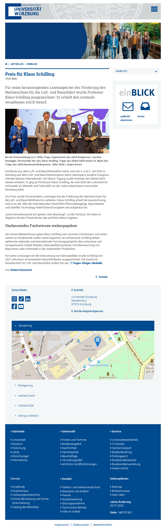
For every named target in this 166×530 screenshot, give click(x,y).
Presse (66, 495)
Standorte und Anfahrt (75, 491)
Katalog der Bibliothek (25, 507)
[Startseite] (6, 64)
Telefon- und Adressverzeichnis (81, 487)
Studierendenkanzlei (124, 460)
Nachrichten (69, 448)
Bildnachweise (121, 490)
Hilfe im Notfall (71, 511)
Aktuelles (17, 64)
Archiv (141, 116)
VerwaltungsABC (72, 460)
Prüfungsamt (120, 456)
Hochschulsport (121, 448)
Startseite (18, 431)
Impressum (62, 524)
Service (116, 431)
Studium (17, 444)
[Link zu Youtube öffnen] (21, 306)
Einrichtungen (20, 456)
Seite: (113, 512)
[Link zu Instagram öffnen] (15, 299)
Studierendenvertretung (126, 464)
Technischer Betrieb (74, 507)
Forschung (18, 448)
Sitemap (117, 486)
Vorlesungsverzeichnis (26, 494)
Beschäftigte (70, 456)
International (19, 460)
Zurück (103, 276)
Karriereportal (70, 452)
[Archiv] (145, 106)
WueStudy (18, 486)
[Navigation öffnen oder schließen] (154, 9)
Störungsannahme (73, 503)
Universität (19, 439)
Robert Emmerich (21, 270)
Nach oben (118, 494)
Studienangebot (71, 444)
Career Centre (120, 468)
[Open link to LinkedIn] (28, 299)
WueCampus (20, 490)
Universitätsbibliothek (125, 439)
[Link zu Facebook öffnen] (15, 306)
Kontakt (78, 290)
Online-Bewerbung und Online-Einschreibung (30, 501)
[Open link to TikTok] (21, 299)
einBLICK (32, 64)
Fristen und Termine (74, 439)
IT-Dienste (118, 444)
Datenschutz (81, 524)
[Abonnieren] (128, 106)
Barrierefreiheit (102, 524)
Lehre (15, 452)
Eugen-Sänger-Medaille (87, 263)
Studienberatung (122, 452)
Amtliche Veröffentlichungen (79, 464)
